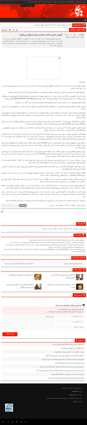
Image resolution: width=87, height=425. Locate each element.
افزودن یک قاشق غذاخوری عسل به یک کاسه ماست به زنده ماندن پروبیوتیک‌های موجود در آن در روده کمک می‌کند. (40, 242)
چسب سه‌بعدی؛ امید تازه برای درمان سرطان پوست (61, 286)
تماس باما (44, 2)
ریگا (71, 229)
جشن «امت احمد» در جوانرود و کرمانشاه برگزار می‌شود (67, 374)
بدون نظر (58, 205)
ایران (50, 229)
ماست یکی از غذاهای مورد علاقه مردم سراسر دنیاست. (19, 245)
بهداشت (60, 229)
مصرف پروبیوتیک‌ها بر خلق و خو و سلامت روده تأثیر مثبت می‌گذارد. (66, 247)
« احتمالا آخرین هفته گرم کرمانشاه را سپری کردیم (18, 263)
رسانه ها (66, 229)
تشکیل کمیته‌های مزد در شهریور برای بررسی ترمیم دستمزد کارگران (19, 286)
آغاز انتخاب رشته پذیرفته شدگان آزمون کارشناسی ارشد (63, 276)
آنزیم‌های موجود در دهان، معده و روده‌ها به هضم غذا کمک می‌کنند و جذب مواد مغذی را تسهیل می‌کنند (56, 240)
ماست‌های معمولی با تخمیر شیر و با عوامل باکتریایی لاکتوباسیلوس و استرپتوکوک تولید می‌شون (59, 245)
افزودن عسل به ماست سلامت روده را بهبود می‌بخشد (40, 35)
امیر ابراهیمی (79, 205)
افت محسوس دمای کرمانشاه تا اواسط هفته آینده (69, 363)
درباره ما (50, 2)
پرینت (51, 205)
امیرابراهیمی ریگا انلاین (78, 242)
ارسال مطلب (61, 2)
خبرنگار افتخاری (70, 2)
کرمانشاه (75, 229)
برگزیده (54, 229)
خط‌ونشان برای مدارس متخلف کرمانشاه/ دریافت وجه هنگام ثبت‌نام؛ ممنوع (61, 367)
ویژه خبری (82, 229)
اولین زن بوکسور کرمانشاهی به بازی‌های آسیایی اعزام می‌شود (65, 378)
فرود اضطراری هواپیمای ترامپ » (73, 263)
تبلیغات (55, 2)
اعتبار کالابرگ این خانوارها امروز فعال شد (20, 275)
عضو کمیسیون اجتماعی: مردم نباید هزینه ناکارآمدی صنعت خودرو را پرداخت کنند (59, 370)
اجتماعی (68, 25)
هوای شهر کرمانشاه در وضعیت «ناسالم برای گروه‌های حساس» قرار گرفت (62, 359)
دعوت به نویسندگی (80, 2)
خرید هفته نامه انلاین (34, 2)
